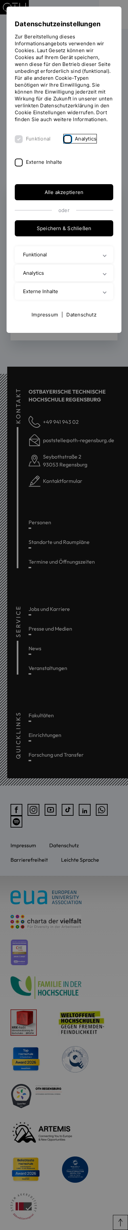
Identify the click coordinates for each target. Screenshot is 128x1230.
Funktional (38, 139)
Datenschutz (81, 315)
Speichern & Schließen (64, 228)
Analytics (85, 139)
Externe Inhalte (44, 162)
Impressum (45, 315)
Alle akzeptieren (64, 192)
